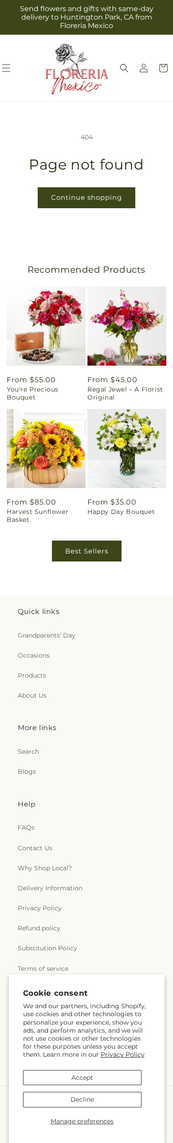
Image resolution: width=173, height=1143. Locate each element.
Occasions (34, 655)
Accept (82, 1078)
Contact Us (35, 848)
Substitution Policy (47, 948)
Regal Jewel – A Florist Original (125, 393)
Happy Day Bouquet (121, 512)
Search (28, 751)
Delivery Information (50, 888)
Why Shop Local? (45, 868)
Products (32, 675)
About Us (32, 695)
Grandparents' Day (46, 635)
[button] (124, 68)
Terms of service (43, 969)
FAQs (26, 828)
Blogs (27, 771)
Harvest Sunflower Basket (37, 516)
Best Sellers (86, 551)
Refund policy (39, 928)
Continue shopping (86, 197)
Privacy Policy (123, 1054)
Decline (82, 1099)
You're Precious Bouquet (33, 393)
